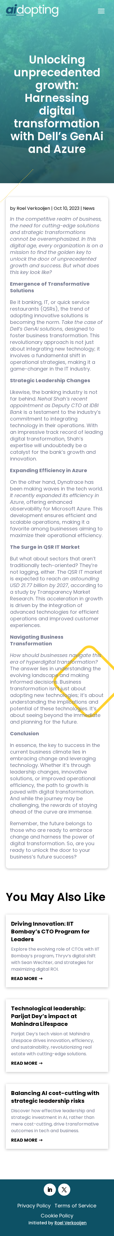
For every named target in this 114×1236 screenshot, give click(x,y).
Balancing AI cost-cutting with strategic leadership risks (55, 1097)
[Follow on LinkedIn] (50, 1190)
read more (24, 978)
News (89, 208)
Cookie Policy (57, 1215)
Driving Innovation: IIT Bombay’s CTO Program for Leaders (50, 931)
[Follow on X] (64, 1190)
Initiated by (57, 1223)
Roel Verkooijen (33, 208)
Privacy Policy (34, 1205)
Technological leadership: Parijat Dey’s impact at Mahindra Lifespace (48, 1016)
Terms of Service (75, 1205)
